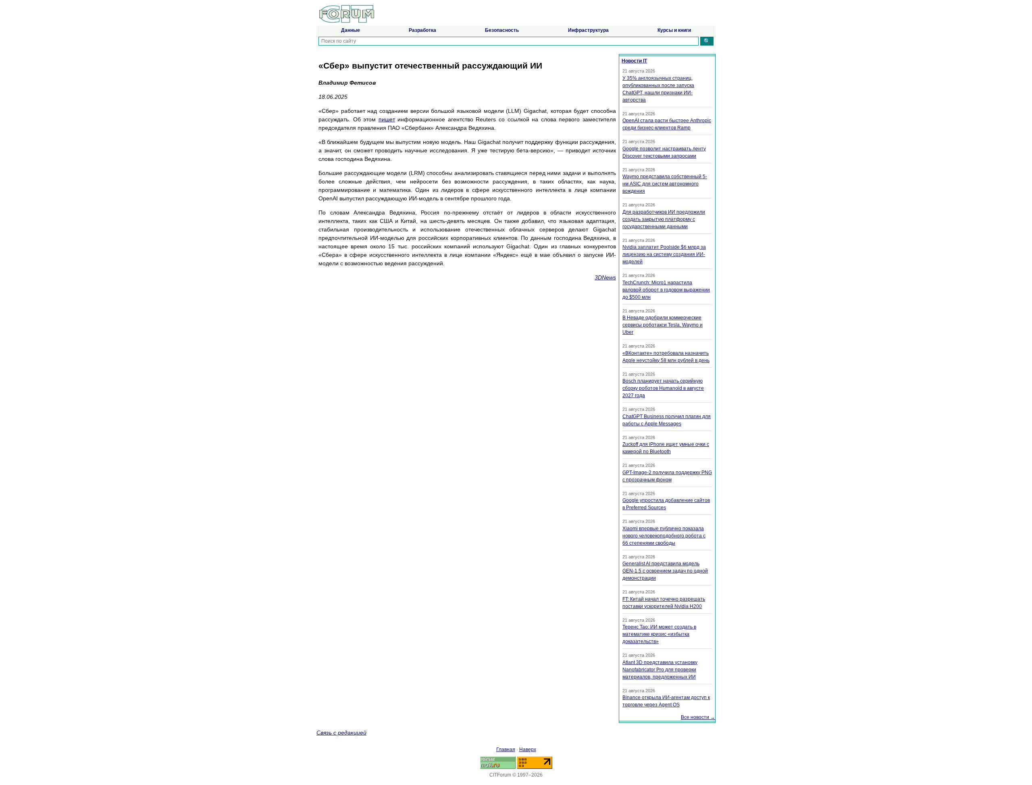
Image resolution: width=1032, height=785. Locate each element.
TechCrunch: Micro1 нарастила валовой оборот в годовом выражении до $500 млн (666, 290)
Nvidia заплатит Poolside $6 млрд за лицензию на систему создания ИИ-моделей (664, 254)
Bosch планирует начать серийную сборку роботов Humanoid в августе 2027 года (663, 388)
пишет (387, 119)
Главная (505, 749)
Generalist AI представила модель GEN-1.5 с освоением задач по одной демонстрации (665, 571)
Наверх (527, 749)
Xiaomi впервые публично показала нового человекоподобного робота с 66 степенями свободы (663, 536)
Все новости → (698, 717)
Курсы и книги (674, 30)
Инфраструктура (588, 30)
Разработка (422, 30)
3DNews (605, 277)
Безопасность (502, 30)
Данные (350, 30)
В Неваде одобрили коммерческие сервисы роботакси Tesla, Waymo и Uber (662, 325)
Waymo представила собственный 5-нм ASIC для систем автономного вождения (664, 184)
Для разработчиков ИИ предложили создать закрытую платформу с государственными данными (663, 219)
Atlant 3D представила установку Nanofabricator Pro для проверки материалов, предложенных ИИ (659, 670)
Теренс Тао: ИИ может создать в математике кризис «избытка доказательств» (659, 634)
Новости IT (634, 61)
